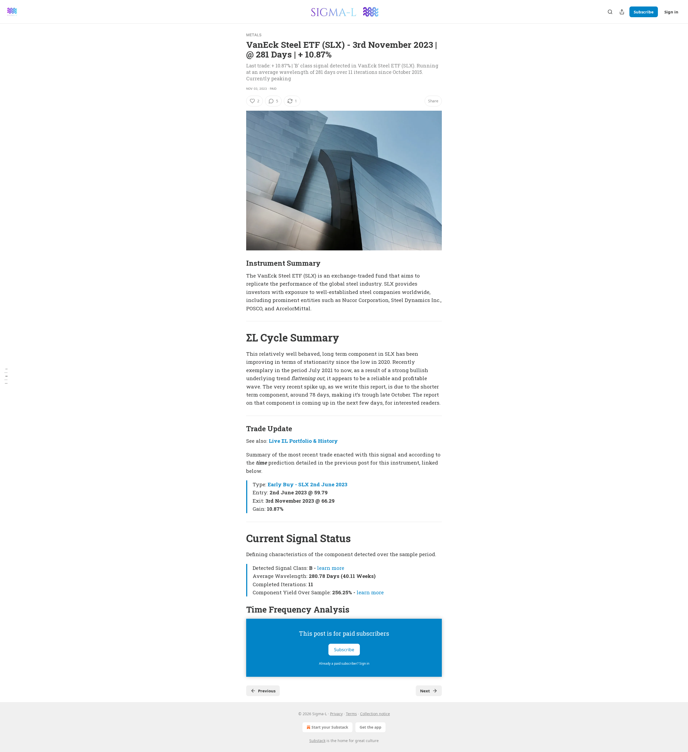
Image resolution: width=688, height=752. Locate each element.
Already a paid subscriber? (344, 663)
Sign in (671, 12)
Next (425, 690)
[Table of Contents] (6, 376)
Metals (253, 35)
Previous (266, 690)
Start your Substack (329, 727)
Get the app (370, 727)
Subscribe (644, 12)
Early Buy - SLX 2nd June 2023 (307, 484)
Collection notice (375, 713)
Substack (317, 740)
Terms (351, 713)
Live (274, 440)
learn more (330, 567)
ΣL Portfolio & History (309, 440)
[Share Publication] (622, 11)
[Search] (610, 11)
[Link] (238, 263)
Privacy (336, 713)
